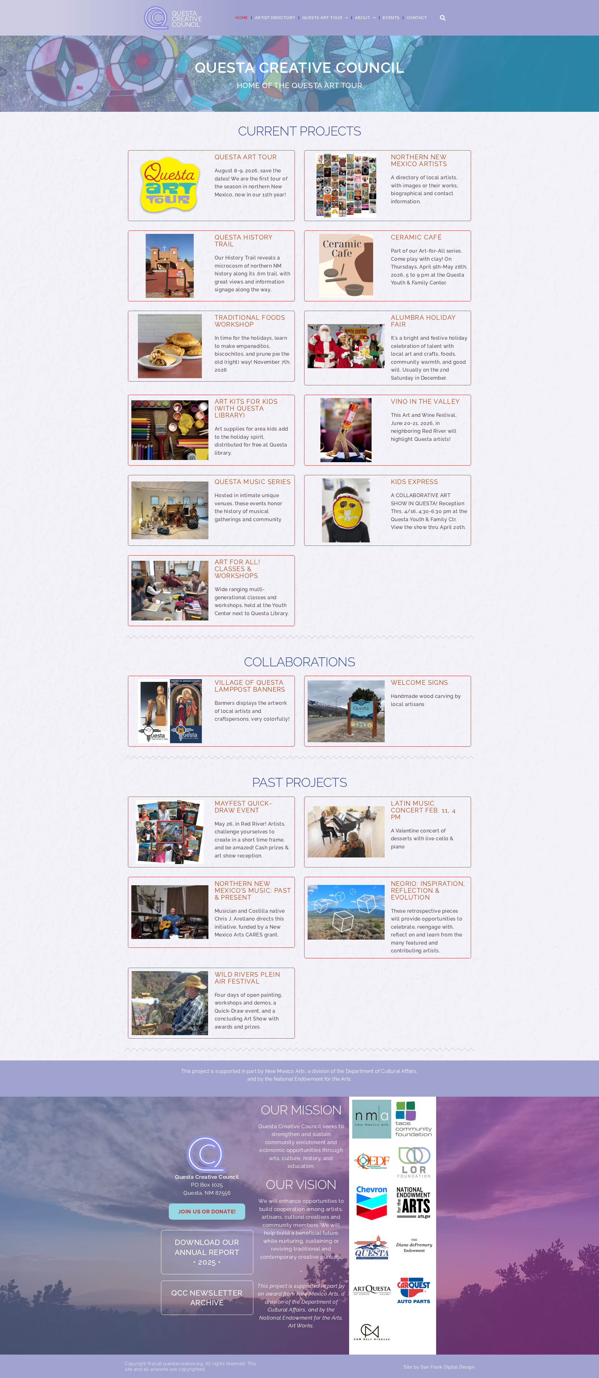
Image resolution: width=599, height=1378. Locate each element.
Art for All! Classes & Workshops (238, 569)
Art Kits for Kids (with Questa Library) (246, 408)
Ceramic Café (416, 237)
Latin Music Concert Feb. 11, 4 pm (423, 810)
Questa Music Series (253, 482)
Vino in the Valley (425, 401)
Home (241, 17)
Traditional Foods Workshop (250, 321)
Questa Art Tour (246, 157)
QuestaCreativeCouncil (187, 19)
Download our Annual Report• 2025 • (207, 1252)
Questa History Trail (244, 241)
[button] (442, 18)
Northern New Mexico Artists (419, 160)
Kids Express (414, 482)
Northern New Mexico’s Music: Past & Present (253, 890)
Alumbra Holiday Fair (423, 321)
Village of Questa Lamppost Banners (250, 686)
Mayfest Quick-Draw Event (243, 807)
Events (391, 17)
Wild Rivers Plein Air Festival (247, 978)
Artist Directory (275, 17)
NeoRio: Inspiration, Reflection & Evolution (428, 890)
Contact (417, 17)
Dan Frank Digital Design (447, 1367)
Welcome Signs (419, 682)
